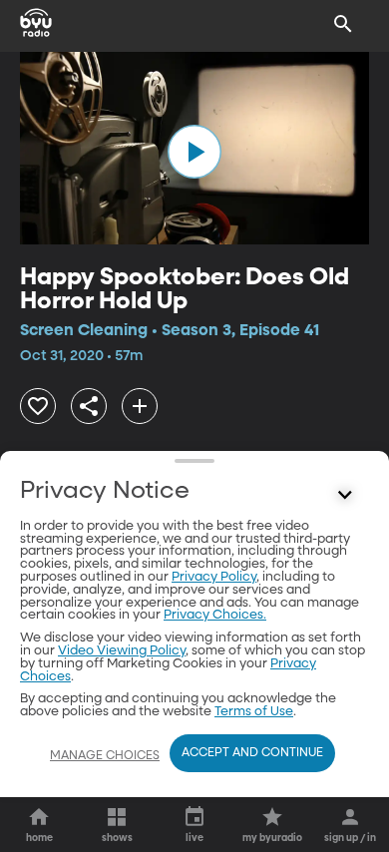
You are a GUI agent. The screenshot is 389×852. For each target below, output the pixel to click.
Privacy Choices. (215, 615)
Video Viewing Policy (122, 650)
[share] (89, 406)
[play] (194, 152)
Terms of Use (253, 711)
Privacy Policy (214, 577)
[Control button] (345, 496)
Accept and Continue (252, 753)
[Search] (343, 24)
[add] (140, 406)
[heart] (38, 406)
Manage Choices (105, 756)
